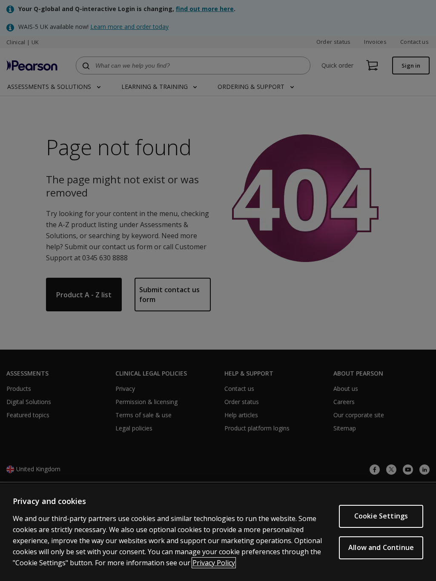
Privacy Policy (213, 562)
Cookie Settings (381, 516)
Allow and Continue (381, 547)
